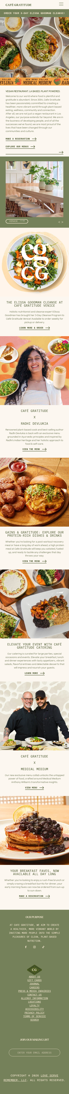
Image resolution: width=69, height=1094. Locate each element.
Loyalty (34, 1005)
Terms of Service (34, 1016)
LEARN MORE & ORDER (31, 327)
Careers (34, 987)
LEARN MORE (31, 673)
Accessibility (34, 1008)
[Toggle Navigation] (61, 4)
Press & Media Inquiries (34, 990)
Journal (34, 983)
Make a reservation (31, 896)
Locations (34, 1001)
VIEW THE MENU (31, 449)
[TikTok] (43, 947)
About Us (34, 976)
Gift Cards (34, 980)
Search (34, 1019)
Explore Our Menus (17, 146)
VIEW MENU (31, 787)
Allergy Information (34, 998)
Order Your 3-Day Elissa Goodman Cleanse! (34, 13)
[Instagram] (34, 947)
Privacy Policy (34, 1012)
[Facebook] (26, 947)
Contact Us (34, 994)
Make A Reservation (18, 138)
